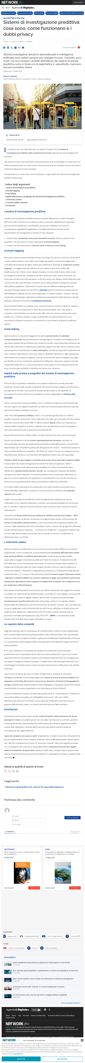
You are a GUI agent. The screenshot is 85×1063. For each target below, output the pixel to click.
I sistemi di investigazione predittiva (20, 188)
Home (5, 42)
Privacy (29, 42)
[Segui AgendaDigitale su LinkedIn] (45, 1010)
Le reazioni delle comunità (16, 202)
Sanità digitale (23, 13)
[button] (5, 8)
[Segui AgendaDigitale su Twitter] (49, 1010)
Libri (70, 13)
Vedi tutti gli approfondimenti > (71, 1003)
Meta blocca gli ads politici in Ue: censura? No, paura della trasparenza (35, 787)
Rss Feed (26, 1015)
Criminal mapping (12, 191)
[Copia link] (19, 47)
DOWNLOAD (34, 888)
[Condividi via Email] (15, 47)
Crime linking (10, 193)
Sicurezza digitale (17, 42)
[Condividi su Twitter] (11, 47)
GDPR (52, 615)
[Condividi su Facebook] (4, 47)
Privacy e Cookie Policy (38, 1015)
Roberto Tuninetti (10, 76)
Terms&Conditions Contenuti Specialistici (61, 1015)
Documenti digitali (35, 13)
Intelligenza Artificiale (41, 301)
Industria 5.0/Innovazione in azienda (55, 13)
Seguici (35, 1010)
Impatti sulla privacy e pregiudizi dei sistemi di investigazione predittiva (34, 196)
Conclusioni (10, 205)
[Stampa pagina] (23, 47)
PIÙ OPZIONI (62, 1059)
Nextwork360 (10, 1027)
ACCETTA (21, 1059)
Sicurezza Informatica (8, 13)
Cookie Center (10, 1018)
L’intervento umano (13, 199)
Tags (19, 1015)
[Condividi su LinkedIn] (8, 47)
